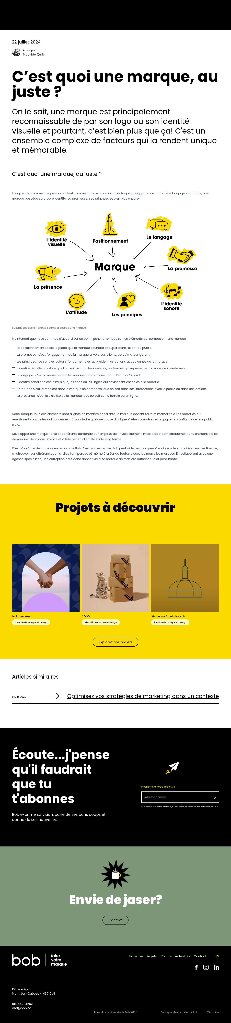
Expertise (136, 956)
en (217, 956)
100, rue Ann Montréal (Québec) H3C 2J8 (33, 991)
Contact (116, 920)
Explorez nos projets (115, 642)
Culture (165, 956)
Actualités (182, 956)
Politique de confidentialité (178, 1012)
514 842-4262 (22, 1004)
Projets (151, 956)
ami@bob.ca (21, 1008)
